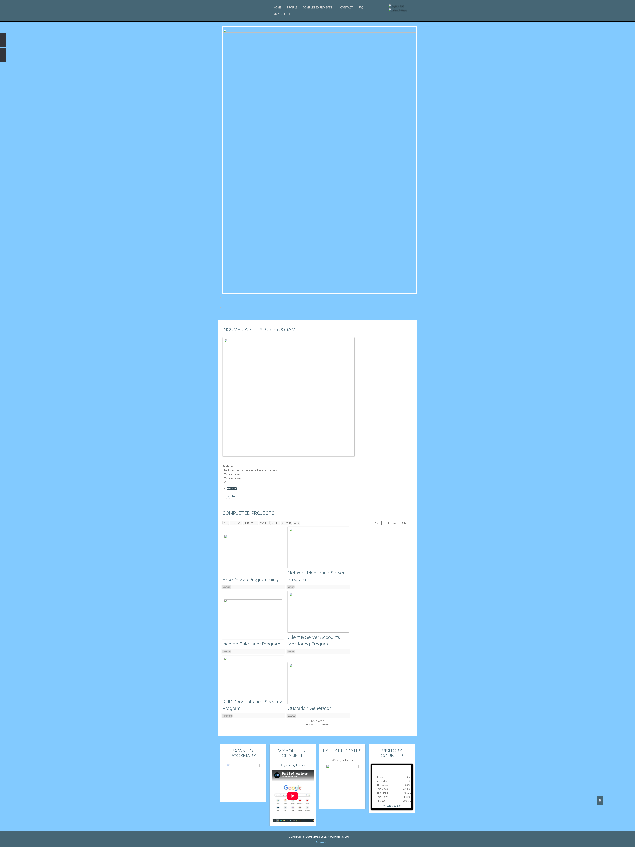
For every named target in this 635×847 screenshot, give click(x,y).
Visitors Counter (392, 805)
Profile (292, 7)
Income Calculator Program (258, 329)
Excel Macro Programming (250, 579)
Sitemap (321, 842)
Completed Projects (317, 7)
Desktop (231, 489)
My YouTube (282, 14)
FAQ (361, 7)
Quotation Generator (309, 708)
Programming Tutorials (292, 765)
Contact (346, 7)
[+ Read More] (253, 553)
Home (277, 7)
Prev (234, 496)
